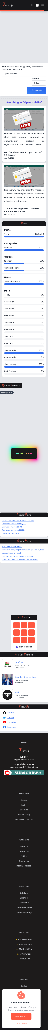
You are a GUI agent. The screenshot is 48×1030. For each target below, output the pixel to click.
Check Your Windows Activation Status (18, 520)
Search (22, 67)
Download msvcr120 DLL (11, 533)
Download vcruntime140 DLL (13, 530)
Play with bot (25, 646)
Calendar (24, 898)
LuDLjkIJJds (25, 958)
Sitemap (24, 809)
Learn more (23, 1023)
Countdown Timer (24, 907)
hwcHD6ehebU (25, 939)
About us (24, 846)
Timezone (24, 902)
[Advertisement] (24, 37)
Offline (24, 856)
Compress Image (24, 912)
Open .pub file (6, 392)
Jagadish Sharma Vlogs (26, 677)
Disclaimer (24, 861)
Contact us (24, 851)
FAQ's (24, 805)
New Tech (19, 662)
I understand (21, 1016)
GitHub (24, 986)
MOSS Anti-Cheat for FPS (12, 547)
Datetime (24, 893)
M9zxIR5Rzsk (25, 954)
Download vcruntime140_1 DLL (14, 524)
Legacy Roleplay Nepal (11, 553)
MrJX (17, 692)
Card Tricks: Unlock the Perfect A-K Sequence (20, 559)
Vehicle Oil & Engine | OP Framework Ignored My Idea (23, 550)
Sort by (35, 78)
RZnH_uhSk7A (25, 949)
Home (24, 800)
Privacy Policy (24, 814)
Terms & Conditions (24, 819)
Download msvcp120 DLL (12, 527)
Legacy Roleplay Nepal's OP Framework (18, 556)
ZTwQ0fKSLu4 (25, 944)
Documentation (24, 865)
